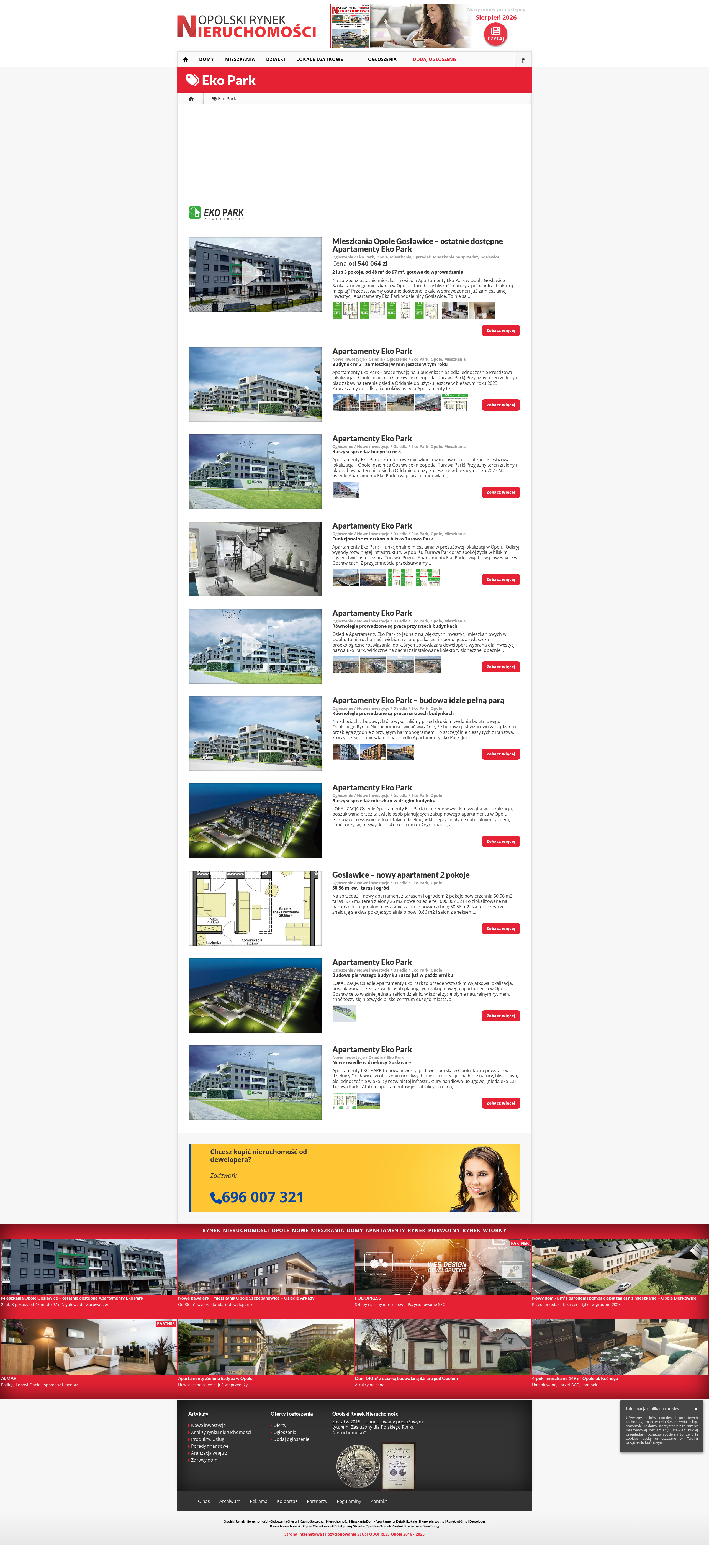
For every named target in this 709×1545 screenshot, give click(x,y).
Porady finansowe (209, 1446)
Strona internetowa (303, 1534)
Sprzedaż (422, 257)
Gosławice (489, 257)
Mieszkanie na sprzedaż (455, 257)
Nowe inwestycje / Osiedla (357, 359)
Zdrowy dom (204, 1460)
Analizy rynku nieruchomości (221, 1432)
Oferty (279, 1425)
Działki (275, 59)
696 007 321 (263, 1196)
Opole (382, 257)
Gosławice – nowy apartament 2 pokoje (401, 874)
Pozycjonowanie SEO (345, 1534)
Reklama (259, 1501)
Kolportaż (287, 1501)
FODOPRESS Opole (384, 1534)
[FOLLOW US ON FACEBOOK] (523, 59)
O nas (204, 1501)
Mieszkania (240, 59)
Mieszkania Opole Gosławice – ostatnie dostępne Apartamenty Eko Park (417, 244)
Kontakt (379, 1501)
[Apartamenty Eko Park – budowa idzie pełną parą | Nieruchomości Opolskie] (255, 769)
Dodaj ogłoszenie (434, 59)
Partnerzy (317, 1501)
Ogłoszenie (342, 257)
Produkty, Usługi (208, 1439)
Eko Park (365, 257)
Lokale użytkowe (319, 59)
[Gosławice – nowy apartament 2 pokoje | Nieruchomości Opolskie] (255, 944)
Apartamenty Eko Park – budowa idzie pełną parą (418, 700)
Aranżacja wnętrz (209, 1453)
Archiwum (229, 1501)
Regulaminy (349, 1501)
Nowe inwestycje (208, 1425)
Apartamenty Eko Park (372, 351)
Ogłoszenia (382, 59)
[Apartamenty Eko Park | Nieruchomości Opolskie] (255, 420)
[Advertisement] (354, 154)
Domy (206, 59)
